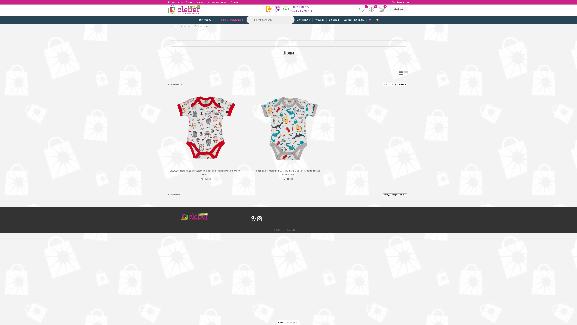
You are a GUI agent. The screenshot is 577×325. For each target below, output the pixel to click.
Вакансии (334, 20)
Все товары (205, 20)
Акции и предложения (232, 20)
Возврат (235, 2)
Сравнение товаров (287, 322)
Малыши (198, 26)
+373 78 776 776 (301, 10)
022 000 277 (301, 7)
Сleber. (283, 230)
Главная (174, 26)
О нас (180, 2)
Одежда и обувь (185, 26)
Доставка (190, 2)
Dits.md (300, 230)
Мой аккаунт (303, 20)
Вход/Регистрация (400, 2)
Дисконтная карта (354, 20)
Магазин (172, 2)
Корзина (319, 20)
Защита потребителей (218, 2)
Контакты (201, 2)
